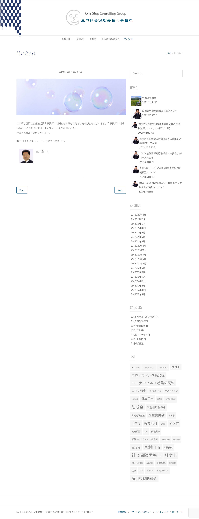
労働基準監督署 (156, 407)
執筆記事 (139, 330)
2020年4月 (140, 263)
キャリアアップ (148, 368)
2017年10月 (140, 290)
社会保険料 (140, 338)
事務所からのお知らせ (146, 316)
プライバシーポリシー (141, 512)
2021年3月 (140, 241)
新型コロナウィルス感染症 (145, 439)
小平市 (136, 423)
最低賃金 (176, 440)
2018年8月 (140, 272)
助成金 (137, 406)
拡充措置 (136, 431)
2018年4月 (140, 276)
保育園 (159, 399)
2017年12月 (140, 281)
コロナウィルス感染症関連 (153, 383)
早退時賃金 (166, 440)
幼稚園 (163, 424)
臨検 (134, 470)
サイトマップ (162, 512)
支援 (145, 432)
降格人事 (150, 471)
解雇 (141, 471)
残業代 (168, 447)
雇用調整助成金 (144, 478)
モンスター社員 (155, 391)
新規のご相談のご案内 (110, 39)
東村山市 (152, 447)
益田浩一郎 (77, 72)
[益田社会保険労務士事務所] (99, 26)
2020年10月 (141, 250)
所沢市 (174, 423)
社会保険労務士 (146, 455)
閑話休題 (139, 343)
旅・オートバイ (142, 334)
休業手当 (147, 398)
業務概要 (93, 39)
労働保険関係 (141, 325)
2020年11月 (140, 245)
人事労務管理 (141, 321)
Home (168, 53)
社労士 (171, 455)
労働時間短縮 (138, 415)
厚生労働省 (156, 415)
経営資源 (161, 462)
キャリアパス (163, 368)
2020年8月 (140, 254)
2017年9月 (140, 294)
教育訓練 (155, 431)
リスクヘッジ (171, 390)
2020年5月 (140, 259)
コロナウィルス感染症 (148, 375)
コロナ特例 (139, 390)
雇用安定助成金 (162, 471)
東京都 (136, 447)
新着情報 (80, 39)
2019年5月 (140, 267)
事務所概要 (66, 39)
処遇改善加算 (170, 399)
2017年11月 (140, 285)
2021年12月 (140, 223)
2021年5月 (140, 236)
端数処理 (150, 463)
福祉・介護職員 (137, 463)
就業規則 (150, 423)
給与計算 (172, 463)
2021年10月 (140, 228)
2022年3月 (140, 219)
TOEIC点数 (135, 368)
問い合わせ (128, 39)
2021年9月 (140, 232)
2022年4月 (140, 214)
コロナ (175, 367)
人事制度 (135, 399)
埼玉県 (171, 415)
